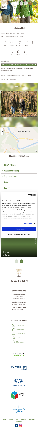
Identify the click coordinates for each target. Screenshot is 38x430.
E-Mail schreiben (20, 325)
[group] (19, 165)
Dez (35, 64)
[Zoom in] (2, 129)
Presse (4, 419)
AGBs (17, 419)
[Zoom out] (2, 131)
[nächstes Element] (21, 261)
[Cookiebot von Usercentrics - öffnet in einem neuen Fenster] (28, 195)
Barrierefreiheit (32, 419)
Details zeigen (28, 223)
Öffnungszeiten (20, 342)
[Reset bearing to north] (2, 134)
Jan (3, 64)
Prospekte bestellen (20, 333)
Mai (15, 64)
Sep (26, 64)
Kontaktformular (20, 329)
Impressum (11, 419)
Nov (32, 64)
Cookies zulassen (19, 229)
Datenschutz (23, 419)
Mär (9, 64)
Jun (18, 64)
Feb (6, 64)
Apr (12, 64)
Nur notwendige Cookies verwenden (19, 234)
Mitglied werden (19, 421)
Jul (20, 64)
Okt (29, 64)
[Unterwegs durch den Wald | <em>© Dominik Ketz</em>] (19, 104)
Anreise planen (19, 338)
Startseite (11, 24)
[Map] (19, 140)
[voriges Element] (16, 261)
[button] (21, 3)
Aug (23, 64)
